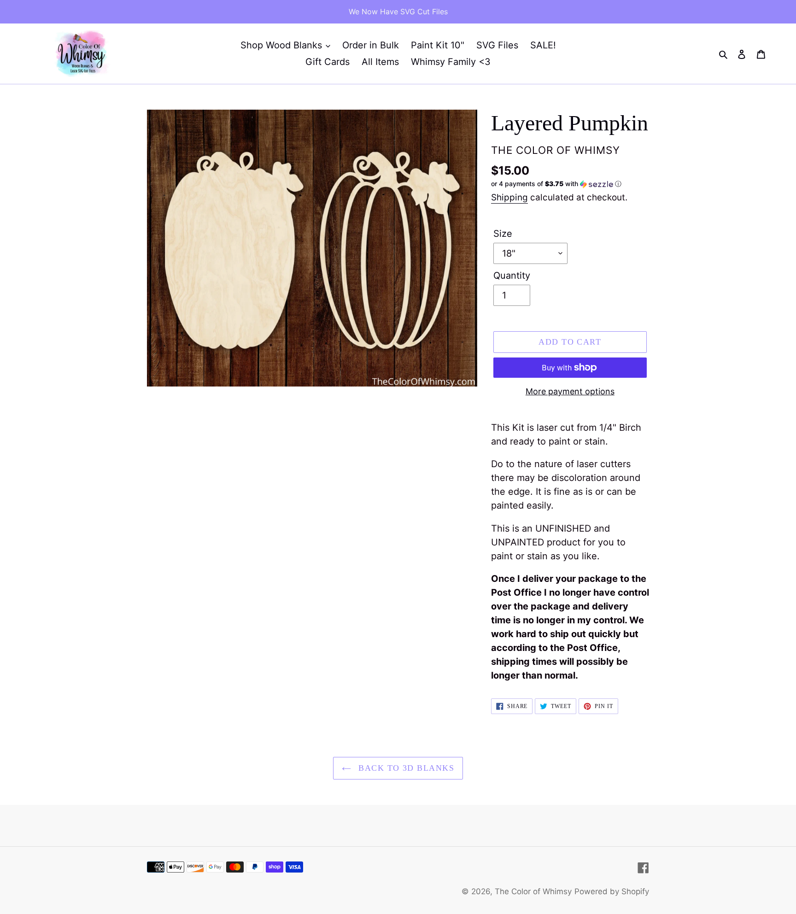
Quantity (511, 275)
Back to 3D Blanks (405, 768)
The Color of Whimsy (533, 891)
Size (502, 233)
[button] (556, 184)
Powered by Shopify (611, 891)
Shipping (509, 197)
